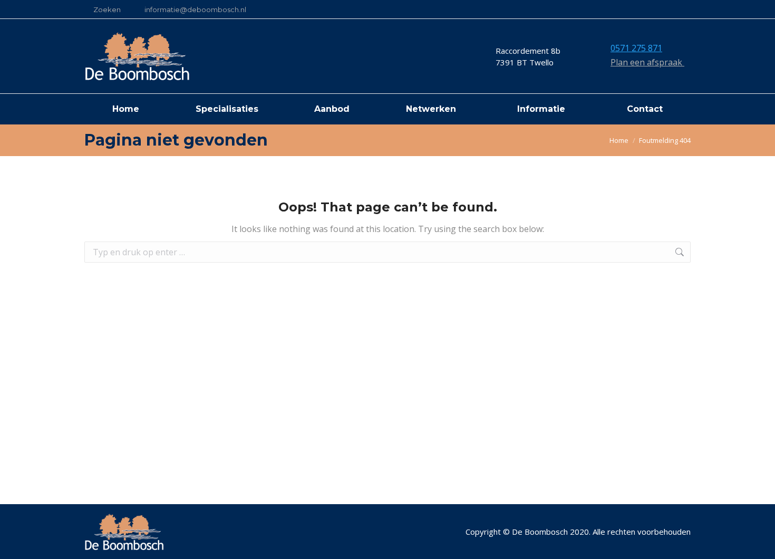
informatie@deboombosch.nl (195, 9)
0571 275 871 (636, 48)
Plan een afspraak (647, 62)
